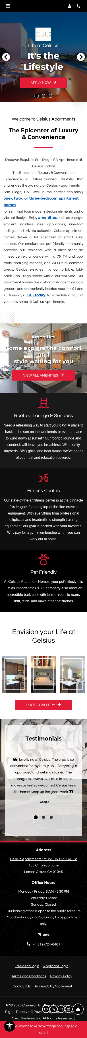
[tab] (35, 817)
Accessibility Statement (53, 986)
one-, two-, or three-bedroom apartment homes (41, 201)
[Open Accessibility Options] (9, 1027)
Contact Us (22, 986)
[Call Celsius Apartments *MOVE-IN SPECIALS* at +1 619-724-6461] (79, 6)
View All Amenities (41, 375)
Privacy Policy (61, 976)
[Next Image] (81, 57)
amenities (47, 217)
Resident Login (27, 966)
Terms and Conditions (29, 976)
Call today (36, 295)
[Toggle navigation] (8, 6)
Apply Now (41, 82)
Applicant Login (55, 966)
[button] (71, 6)
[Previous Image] (6, 57)
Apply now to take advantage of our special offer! (43, 1029)
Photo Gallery (41, 705)
